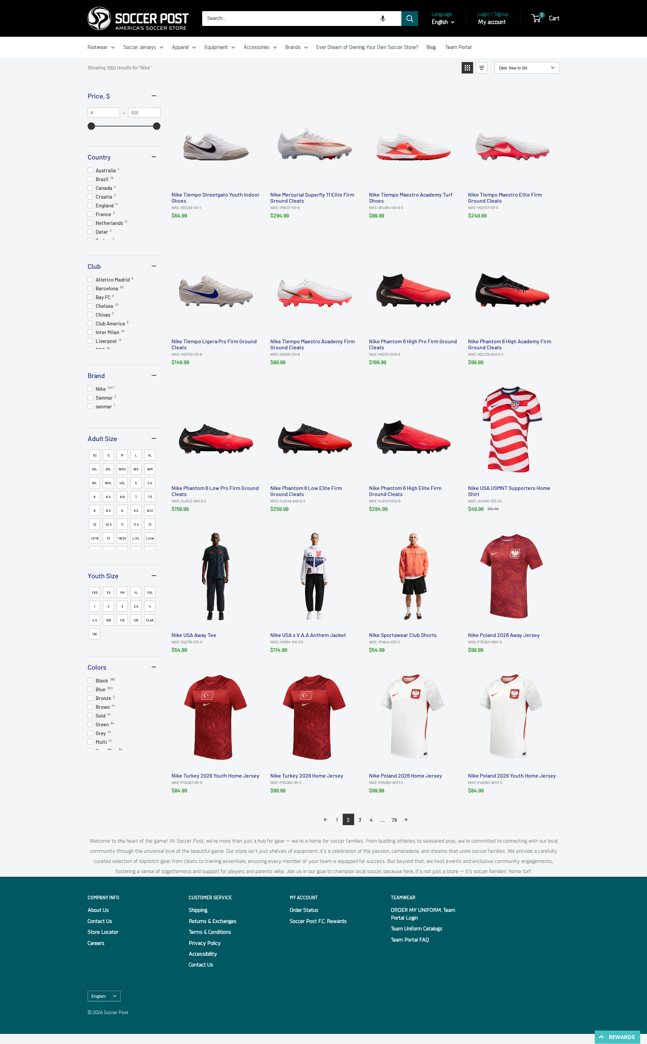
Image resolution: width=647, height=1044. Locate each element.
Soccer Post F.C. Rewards (318, 921)
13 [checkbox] (108, 538)
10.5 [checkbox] (108, 524)
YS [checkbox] (108, 592)
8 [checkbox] (94, 511)
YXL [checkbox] (150, 592)
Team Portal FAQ (410, 940)
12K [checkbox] (135, 620)
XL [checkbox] (150, 455)
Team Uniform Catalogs (416, 929)
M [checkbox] (122, 455)
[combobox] (301, 18)
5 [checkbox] (136, 483)
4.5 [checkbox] (94, 620)
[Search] (409, 18)
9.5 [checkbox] (136, 511)
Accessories (257, 47)
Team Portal (458, 47)
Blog (431, 47)
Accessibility (203, 954)
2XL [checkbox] (94, 469)
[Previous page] (325, 819)
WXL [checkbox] (108, 483)
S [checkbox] (108, 455)
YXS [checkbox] (95, 592)
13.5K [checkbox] (150, 620)
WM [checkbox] (150, 469)
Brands (293, 47)
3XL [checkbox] (108, 469)
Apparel (180, 47)
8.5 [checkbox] (108, 511)
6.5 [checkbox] (108, 497)
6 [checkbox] (94, 497)
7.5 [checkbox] (150, 497)
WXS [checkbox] (122, 469)
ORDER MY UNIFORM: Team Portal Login (423, 914)
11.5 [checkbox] (136, 524)
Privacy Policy (205, 943)
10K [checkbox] (108, 620)
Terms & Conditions (210, 932)
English (98, 996)
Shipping (198, 910)
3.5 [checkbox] (136, 606)
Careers (96, 943)
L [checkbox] (136, 455)
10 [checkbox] (94, 524)
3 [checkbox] (122, 606)
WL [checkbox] (94, 483)
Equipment (216, 47)
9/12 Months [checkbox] (150, 512)
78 (394, 819)
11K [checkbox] (122, 620)
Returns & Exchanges (213, 921)
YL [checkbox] (136, 592)
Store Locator (103, 932)
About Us (98, 910)
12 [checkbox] (149, 524)
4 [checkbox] (150, 606)
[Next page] (405, 819)
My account (492, 22)
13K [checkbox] (94, 634)
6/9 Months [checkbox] (123, 498)
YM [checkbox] (122, 592)
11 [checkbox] (122, 524)
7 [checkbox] (136, 497)
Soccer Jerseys (139, 47)
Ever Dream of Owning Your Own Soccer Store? (367, 47)
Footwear (97, 47)
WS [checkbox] (135, 469)
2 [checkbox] (108, 606)
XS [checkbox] (95, 455)
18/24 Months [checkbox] (123, 540)
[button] (382, 18)
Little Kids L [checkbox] (150, 540)
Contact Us (100, 921)
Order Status (304, 910)
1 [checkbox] (94, 606)
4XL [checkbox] (122, 483)
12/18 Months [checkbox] (95, 540)
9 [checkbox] (122, 511)
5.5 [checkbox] (150, 483)
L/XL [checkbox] (136, 538)
